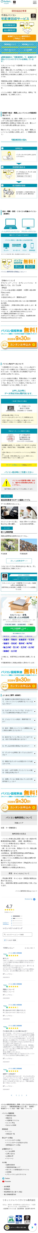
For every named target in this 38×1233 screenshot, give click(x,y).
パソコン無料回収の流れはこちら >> (26, 891)
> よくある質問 (10, 1151)
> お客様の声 (9, 1156)
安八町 (16, 647)
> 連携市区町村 (10, 1165)
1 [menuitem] (16, 1095)
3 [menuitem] (21, 1095)
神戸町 (29, 643)
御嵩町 (6, 651)
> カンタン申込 (10, 1123)
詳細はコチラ (19, 465)
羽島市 (14, 640)
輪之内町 (7, 647)
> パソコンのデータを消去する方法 (16, 1142)
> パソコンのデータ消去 (12, 1140)
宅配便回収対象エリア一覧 (18, 1106)
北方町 (24, 647)
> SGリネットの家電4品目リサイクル (17, 1169)
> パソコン (8, 1131)
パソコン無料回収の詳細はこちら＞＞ (14, 271)
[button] (8, 974)
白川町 (31, 647)
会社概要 (7, 1186)
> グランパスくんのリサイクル (15, 1174)
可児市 (31, 640)
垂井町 (22, 643)
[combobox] (29, 948)
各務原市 (23, 640)
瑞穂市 (6, 643)
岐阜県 (31, 1106)
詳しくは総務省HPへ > (19, 561)
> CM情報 (8, 1172)
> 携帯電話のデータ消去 (12, 1145)
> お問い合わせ (10, 1153)
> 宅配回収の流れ (10, 1115)
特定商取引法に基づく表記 (13, 1192)
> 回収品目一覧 (10, 1134)
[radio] (17, 916)
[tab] (6, 923)
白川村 (14, 651)
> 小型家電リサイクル (12, 1120)
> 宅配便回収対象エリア (12, 1167)
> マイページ (9, 1158)
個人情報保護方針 (10, 1194)
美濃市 (6, 640)
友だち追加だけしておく (19, 633)
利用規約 (7, 1189)
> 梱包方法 (8, 1118)
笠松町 (14, 643)
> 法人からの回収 (10, 1125)
